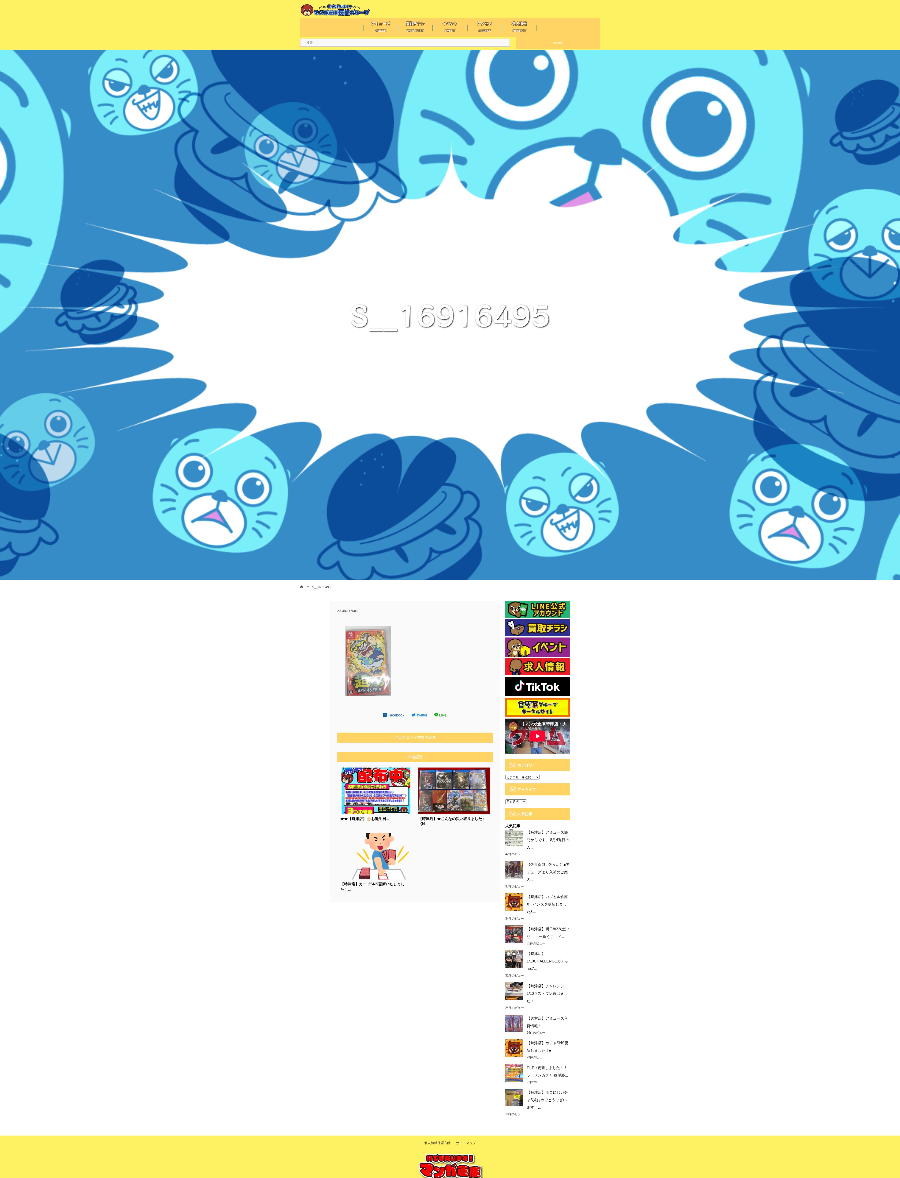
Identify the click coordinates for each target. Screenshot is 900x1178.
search (557, 43)
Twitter (421, 715)
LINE (442, 715)
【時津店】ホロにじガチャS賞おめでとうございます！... (547, 1099)
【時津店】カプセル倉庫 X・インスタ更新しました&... (547, 904)
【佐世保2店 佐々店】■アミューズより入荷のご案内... (548, 872)
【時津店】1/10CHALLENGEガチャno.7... (547, 961)
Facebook (395, 715)
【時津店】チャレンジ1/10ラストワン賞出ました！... (547, 993)
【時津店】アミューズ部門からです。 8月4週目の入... (548, 839)
